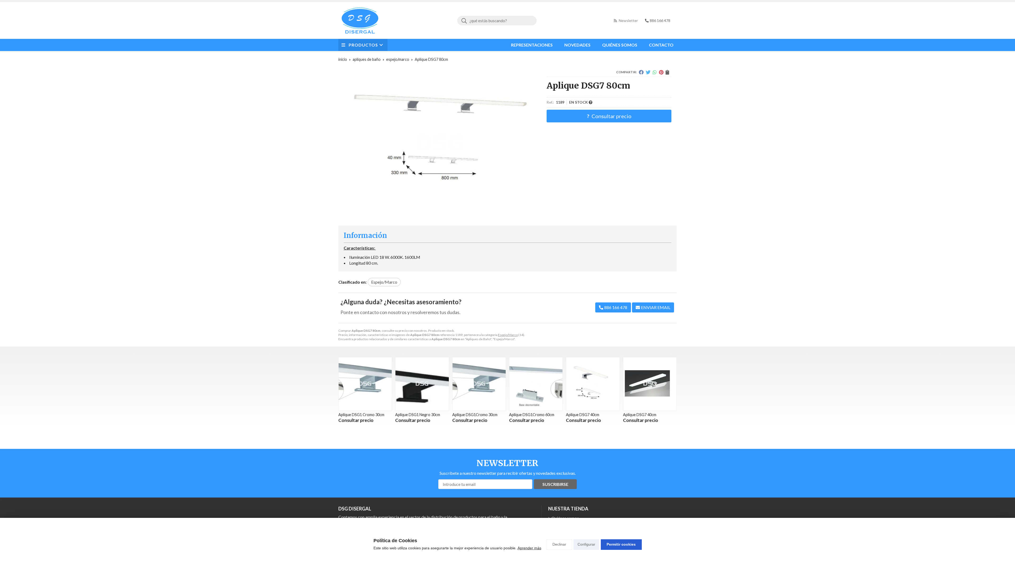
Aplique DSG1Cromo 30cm (474, 414)
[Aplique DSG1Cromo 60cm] (535, 384)
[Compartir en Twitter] (648, 72)
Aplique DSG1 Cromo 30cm (361, 414)
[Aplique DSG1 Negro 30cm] (422, 384)
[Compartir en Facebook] (641, 72)
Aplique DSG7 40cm (582, 414)
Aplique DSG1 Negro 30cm (417, 414)
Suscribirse (555, 484)
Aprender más (529, 548)
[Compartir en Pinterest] (661, 72)
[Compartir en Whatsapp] (655, 72)
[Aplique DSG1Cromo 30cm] (479, 384)
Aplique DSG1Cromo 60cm (531, 414)
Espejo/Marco (508, 335)
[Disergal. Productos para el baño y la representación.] (360, 20)
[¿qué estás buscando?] (497, 20)
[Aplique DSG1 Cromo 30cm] (365, 384)
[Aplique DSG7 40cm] (592, 384)
